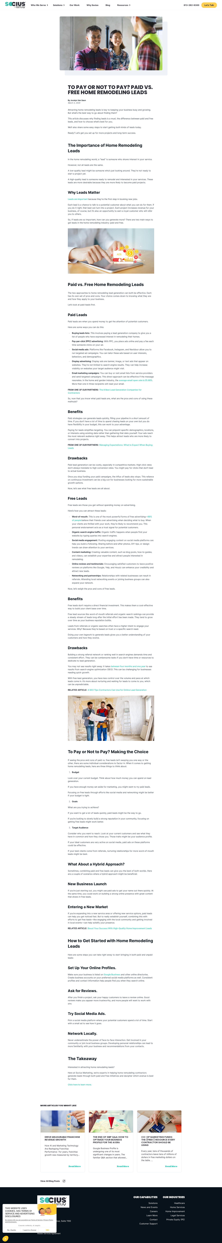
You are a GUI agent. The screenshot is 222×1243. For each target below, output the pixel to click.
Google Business (112, 974)
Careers (154, 1211)
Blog (108, 5)
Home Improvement (175, 1211)
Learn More (152, 1215)
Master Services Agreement (49, 1233)
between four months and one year (128, 666)
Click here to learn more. (80, 1084)
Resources (122, 5)
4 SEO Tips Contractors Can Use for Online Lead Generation (117, 690)
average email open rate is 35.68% (135, 380)
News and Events (149, 1207)
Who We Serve (38, 5)
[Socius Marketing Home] (15, 5)
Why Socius (92, 5)
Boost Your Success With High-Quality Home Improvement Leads (120, 928)
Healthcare (179, 1203)
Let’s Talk (209, 5)
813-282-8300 (191, 5)
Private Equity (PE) (175, 1219)
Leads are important (78, 199)
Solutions (57, 5)
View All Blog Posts (50, 1181)
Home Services (177, 1207)
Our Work (74, 5)
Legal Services (178, 1215)
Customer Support (148, 1223)
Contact (154, 1219)
